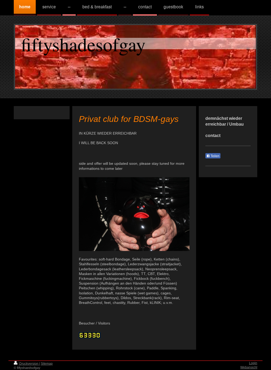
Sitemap (47, 363)
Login (253, 363)
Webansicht (248, 367)
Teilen (214, 156)
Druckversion (29, 363)
